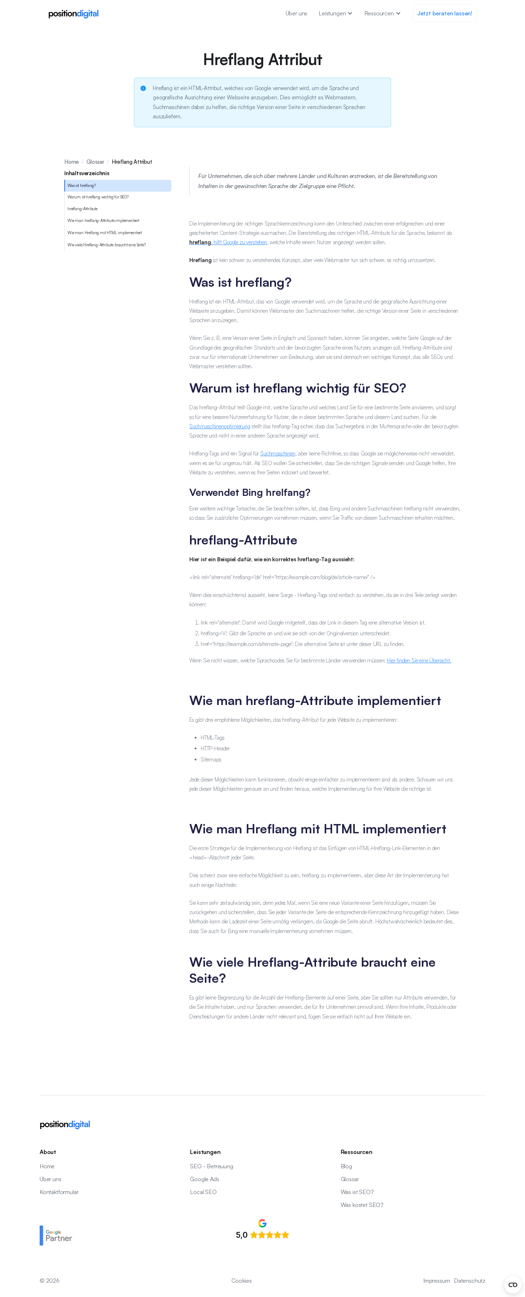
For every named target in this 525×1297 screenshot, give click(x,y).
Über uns (297, 13)
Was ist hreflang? (82, 185)
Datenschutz (469, 1280)
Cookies (241, 1280)
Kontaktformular (59, 1191)
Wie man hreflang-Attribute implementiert (103, 220)
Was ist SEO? (357, 1191)
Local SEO (203, 1191)
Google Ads (204, 1179)
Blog (346, 1166)
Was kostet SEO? (362, 1204)
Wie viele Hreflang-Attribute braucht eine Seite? (107, 244)
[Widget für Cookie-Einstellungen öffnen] (512, 1284)
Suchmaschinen (277, 453)
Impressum (436, 1280)
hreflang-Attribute (83, 209)
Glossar (95, 161)
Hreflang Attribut (132, 161)
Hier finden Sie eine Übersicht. (419, 660)
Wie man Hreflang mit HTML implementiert (105, 232)
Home (71, 161)
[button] (336, 13)
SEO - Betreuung (211, 1166)
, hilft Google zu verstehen (228, 242)
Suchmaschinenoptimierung (219, 426)
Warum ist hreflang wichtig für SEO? (98, 197)
